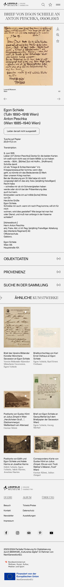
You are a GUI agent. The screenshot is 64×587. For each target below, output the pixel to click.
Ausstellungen (29, 516)
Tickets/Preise (29, 505)
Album (27, 497)
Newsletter (9, 516)
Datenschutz (28, 510)
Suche (8, 497)
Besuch (7, 505)
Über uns (48, 497)
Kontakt (7, 510)
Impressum (9, 521)
